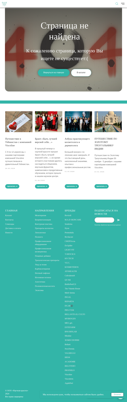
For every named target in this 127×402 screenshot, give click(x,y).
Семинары (9, 224)
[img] (4, 4)
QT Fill (68, 280)
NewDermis (69, 349)
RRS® (67, 357)
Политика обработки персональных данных (108, 225)
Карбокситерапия (42, 269)
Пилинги (39, 237)
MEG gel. (69, 323)
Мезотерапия (40, 215)
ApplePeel (69, 383)
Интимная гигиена (43, 277)
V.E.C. (67, 263)
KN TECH (69, 258)
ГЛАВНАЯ (11, 210)
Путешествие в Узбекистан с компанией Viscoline (18, 142)
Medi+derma (70, 293)
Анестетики (40, 282)
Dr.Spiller (68, 246)
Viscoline (68, 374)
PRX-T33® (69, 310)
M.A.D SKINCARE (73, 220)
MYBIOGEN (70, 319)
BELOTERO (70, 366)
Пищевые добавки (43, 256)
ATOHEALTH (71, 271)
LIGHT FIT (69, 250)
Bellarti (67, 344)
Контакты (9, 220)
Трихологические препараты (47, 260)
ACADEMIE (70, 362)
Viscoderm (69, 379)
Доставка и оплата (13, 228)
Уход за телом (41, 265)
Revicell (68, 215)
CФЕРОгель (70, 241)
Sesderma (68, 224)
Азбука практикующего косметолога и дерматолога (77, 142)
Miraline (68, 336)
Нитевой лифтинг (42, 273)
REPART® (69, 301)
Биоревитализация (43, 220)
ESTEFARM (70, 327)
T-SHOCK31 (70, 254)
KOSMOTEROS (72, 267)
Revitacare (69, 237)
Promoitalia (69, 233)
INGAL (68, 297)
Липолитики (40, 233)
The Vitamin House (72, 289)
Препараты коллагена (44, 228)
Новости (9, 233)
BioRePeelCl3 (70, 284)
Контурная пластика (43, 224)
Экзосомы (39, 290)
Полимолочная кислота (45, 286)
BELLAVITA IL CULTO (75, 314)
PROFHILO (70, 370)
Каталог (8, 215)
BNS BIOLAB (71, 332)
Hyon (67, 228)
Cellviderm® (70, 276)
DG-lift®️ (69, 306)
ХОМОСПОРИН (72, 340)
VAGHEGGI (70, 353)
